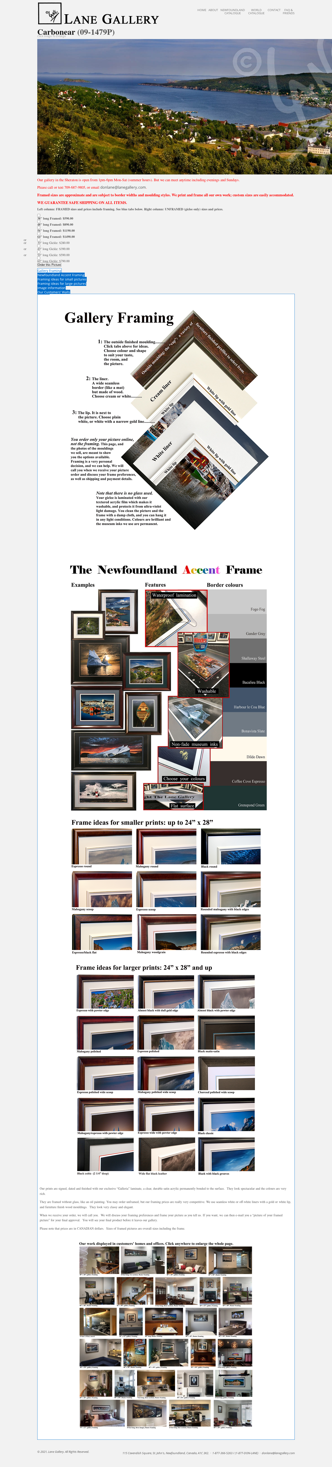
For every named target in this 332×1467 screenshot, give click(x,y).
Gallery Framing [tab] (49, 271)
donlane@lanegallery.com (123, 187)
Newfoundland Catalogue (232, 11)
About (213, 10)
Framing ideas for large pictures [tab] (61, 283)
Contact (274, 10)
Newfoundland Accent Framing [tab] (60, 275)
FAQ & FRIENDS (289, 11)
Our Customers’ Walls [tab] (53, 292)
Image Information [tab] (51, 288)
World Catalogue (256, 11)
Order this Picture (49, 265)
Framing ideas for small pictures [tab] (62, 279)
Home (201, 10)
